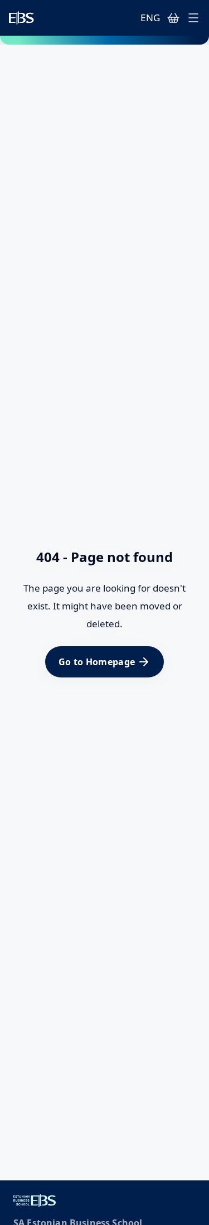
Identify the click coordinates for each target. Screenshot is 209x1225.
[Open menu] (193, 18)
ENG (150, 17)
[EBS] (21, 18)
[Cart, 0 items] (173, 18)
